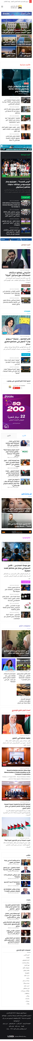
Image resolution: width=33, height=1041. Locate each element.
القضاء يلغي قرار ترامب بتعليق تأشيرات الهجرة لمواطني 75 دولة (13, 138)
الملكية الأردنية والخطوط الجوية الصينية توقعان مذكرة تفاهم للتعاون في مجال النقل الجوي (17, 806)
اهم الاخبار (26, 965)
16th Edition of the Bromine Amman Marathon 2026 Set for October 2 (11, 205)
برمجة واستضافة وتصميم (20, 1036)
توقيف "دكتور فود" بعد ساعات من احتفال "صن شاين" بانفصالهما (12, 120)
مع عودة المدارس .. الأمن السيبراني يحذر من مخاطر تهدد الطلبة (17, 568)
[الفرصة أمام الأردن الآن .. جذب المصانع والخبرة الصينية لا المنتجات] (24, 52)
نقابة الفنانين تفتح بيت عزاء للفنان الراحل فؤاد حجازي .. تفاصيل (12, 907)
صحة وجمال (26, 983)
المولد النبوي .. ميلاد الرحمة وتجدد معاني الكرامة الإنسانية (12, 473)
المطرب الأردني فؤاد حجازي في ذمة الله (13, 931)
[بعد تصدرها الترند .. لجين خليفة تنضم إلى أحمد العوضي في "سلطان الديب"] (25, 462)
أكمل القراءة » (25, 197)
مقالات (27, 996)
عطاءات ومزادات (25, 991)
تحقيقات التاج (26, 967)
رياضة (27, 978)
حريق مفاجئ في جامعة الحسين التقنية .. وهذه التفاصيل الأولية (9, 45)
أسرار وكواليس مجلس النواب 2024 (18, 1028)
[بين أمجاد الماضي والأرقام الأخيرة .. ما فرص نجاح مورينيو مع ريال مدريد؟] (25, 230)
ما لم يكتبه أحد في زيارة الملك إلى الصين (12, 861)
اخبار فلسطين (25, 960)
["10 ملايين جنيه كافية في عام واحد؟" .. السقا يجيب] (17, 520)
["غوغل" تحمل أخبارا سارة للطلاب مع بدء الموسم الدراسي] (25, 360)
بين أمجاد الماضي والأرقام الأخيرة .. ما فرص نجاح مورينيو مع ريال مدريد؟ (12, 232)
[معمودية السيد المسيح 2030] (25, 884)
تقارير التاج (11, 1026)
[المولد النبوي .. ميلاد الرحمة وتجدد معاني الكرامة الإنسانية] (25, 473)
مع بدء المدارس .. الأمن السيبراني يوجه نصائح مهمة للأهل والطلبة (11, 607)
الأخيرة (24, 435)
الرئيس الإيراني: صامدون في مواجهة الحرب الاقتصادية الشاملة (11, 293)
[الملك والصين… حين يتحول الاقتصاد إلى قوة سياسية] (25, 870)
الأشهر (9, 435)
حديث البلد (26, 975)
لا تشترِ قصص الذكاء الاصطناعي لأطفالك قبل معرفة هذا (12, 589)
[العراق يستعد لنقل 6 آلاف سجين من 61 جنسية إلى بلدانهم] (25, 109)
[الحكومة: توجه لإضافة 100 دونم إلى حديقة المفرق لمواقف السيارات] (24, 40)
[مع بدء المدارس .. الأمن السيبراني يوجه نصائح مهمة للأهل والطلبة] (27, 606)
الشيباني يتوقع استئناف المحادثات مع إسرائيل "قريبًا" (17, 274)
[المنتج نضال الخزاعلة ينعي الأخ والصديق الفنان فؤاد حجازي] (25, 924)
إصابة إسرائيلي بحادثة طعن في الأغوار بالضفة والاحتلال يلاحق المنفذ (11, 302)
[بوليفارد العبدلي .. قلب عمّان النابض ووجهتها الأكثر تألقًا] (8, 52)
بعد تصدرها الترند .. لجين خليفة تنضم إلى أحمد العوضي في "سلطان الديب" (11, 463)
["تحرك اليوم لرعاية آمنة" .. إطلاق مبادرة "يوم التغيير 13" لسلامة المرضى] (25, 452)
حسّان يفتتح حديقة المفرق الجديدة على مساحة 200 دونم (15, 1)
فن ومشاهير (26, 988)
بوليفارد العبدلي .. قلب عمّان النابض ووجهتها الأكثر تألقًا (9, 57)
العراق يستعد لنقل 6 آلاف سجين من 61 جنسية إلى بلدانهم (12, 111)
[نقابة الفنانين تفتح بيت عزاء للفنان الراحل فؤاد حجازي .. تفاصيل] (25, 907)
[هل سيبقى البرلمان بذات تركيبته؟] (25, 877)
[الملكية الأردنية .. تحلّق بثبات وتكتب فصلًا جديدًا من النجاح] (23, 690)
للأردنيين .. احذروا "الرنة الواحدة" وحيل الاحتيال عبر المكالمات (12, 616)
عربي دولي (26, 985)
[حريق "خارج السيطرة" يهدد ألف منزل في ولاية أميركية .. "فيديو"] (25, 369)
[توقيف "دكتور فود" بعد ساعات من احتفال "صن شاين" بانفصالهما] (25, 118)
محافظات (27, 993)
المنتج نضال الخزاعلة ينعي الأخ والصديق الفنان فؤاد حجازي (11, 924)
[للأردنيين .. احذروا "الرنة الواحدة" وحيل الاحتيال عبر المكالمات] (25, 615)
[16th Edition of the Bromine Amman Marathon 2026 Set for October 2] (25, 203)
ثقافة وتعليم (26, 970)
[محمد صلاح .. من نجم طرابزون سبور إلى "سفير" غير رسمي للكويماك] (25, 221)
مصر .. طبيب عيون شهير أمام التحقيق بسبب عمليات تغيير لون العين (11, 129)
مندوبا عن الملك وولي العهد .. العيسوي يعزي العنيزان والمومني (12, 940)
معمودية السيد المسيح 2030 (12, 883)
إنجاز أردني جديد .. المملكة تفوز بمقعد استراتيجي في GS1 (12, 443)
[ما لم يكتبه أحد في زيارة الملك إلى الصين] (25, 862)
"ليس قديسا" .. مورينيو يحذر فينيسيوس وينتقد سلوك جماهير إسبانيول (18, 184)
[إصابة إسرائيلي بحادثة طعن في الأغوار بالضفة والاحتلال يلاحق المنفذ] (25, 300)
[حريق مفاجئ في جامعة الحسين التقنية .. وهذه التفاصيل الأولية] (8, 40)
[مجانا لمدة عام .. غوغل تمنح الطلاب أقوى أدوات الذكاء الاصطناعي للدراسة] (25, 597)
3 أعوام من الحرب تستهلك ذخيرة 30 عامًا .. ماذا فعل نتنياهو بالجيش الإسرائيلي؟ (11, 482)
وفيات (27, 1003)
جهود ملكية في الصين (21, 738)
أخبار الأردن (26, 955)
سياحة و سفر (26, 980)
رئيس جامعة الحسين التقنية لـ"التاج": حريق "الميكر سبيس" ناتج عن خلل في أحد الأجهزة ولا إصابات (16, 32)
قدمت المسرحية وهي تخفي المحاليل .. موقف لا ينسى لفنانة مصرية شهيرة (17, 511)
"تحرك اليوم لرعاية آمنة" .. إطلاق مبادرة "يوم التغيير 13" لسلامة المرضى (11, 453)
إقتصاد (27, 957)
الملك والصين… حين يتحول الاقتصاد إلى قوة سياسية (11, 868)
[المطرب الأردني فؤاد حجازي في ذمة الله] (25, 933)
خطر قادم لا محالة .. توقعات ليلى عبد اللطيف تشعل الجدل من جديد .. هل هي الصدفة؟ (9, 677)
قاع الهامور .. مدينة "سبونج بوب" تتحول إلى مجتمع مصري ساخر (17, 341)
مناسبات (27, 998)
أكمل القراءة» (26, 285)
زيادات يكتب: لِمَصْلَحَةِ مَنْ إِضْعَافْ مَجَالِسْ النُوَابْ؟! (12, 890)
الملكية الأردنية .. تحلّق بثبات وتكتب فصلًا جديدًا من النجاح (24, 701)
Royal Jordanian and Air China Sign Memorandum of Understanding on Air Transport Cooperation (17, 772)
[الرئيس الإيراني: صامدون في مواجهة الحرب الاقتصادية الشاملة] (25, 291)
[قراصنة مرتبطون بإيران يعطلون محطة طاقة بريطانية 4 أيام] (16, 82)
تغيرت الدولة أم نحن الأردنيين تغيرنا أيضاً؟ (17, 840)
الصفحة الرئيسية (26, 1023)
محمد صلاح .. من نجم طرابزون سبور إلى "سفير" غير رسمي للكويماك (11, 223)
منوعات (27, 1001)
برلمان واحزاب (25, 962)
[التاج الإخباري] (16, 6)
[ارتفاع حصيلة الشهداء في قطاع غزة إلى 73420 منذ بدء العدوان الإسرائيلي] (25, 100)
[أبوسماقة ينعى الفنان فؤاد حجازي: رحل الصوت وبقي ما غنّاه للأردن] (25, 916)
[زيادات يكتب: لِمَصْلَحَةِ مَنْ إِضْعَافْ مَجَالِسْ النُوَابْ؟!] (25, 891)
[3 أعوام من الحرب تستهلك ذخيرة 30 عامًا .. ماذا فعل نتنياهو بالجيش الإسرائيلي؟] (25, 482)
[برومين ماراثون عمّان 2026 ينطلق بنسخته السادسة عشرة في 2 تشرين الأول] (25, 212)
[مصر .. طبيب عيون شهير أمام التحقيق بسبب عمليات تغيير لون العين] (25, 127)
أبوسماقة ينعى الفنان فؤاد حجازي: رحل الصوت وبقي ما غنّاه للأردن (12, 915)
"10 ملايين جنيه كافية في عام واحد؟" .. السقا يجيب (19, 525)
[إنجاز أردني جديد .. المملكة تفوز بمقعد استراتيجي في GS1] (25, 443)
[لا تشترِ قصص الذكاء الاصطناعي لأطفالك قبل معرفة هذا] (25, 588)
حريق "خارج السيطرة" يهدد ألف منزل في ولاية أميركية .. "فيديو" (11, 371)
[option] (16, 38)
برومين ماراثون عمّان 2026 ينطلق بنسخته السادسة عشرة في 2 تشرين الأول (11, 214)
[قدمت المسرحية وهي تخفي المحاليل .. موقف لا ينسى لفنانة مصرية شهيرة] (17, 505)
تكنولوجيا (27, 973)
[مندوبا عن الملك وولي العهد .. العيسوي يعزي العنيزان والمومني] (25, 940)
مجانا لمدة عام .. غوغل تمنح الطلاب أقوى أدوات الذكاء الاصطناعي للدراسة (11, 598)
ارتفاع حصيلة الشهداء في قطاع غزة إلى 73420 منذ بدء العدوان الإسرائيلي (11, 102)
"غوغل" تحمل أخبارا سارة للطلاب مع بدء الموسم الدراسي (12, 362)
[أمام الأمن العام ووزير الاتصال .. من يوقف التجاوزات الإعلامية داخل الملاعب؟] (23, 664)
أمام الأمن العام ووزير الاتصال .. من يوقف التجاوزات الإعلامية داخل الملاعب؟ (23, 676)
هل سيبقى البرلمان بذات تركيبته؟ (12, 875)
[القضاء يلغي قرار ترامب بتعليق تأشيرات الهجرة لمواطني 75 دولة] (25, 136)
